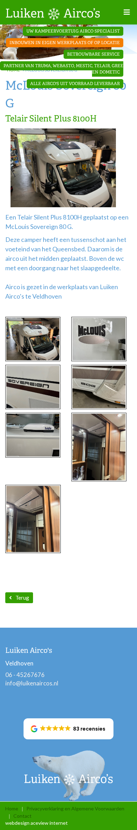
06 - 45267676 (25, 674)
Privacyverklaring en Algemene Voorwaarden (75, 808)
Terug (22, 597)
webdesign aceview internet (36, 823)
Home (11, 808)
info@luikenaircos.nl (31, 683)
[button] (69, 728)
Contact (22, 816)
